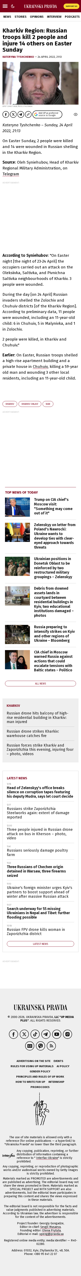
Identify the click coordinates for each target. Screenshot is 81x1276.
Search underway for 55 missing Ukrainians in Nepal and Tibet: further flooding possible (38, 913)
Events (58, 1061)
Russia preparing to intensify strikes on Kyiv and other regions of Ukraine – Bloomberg (54, 634)
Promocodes (40, 1087)
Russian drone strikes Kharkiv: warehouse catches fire (33, 733)
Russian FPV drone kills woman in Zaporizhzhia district (36, 931)
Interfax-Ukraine (47, 1158)
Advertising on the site (33, 1061)
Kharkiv (10, 404)
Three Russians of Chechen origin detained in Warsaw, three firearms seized (36, 871)
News (7, 17)
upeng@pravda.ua (51, 1234)
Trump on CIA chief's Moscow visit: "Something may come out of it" (53, 506)
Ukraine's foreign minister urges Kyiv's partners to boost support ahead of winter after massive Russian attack (39, 892)
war (48, 404)
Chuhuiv (40, 366)
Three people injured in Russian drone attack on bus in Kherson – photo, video (40, 833)
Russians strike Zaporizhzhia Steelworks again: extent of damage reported (38, 813)
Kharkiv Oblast (30, 404)
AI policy (63, 1066)
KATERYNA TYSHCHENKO (18, 56)
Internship (56, 1081)
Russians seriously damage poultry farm (37, 852)
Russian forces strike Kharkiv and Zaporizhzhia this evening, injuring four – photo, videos (40, 749)
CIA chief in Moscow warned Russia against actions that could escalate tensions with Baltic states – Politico (53, 661)
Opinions (37, 17)
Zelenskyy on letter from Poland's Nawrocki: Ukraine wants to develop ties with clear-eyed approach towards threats (55, 536)
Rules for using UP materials (32, 1066)
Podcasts (72, 17)
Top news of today (21, 492)
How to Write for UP (30, 1081)
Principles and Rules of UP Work (40, 1076)
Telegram (10, 174)
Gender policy (40, 1071)
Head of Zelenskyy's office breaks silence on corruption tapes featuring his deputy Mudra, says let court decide (40, 792)
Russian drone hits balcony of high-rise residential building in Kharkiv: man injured (37, 717)
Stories (21, 17)
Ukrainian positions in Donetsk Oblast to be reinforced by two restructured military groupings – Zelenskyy (53, 568)
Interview (54, 17)
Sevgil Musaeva (50, 1227)
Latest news (17, 778)
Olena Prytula (51, 1230)
